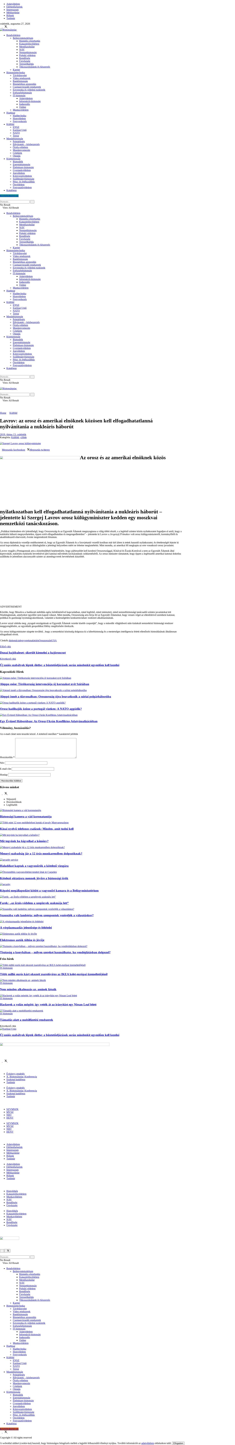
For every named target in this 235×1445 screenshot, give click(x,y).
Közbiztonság (13, 158)
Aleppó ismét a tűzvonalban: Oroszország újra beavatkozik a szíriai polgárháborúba (55, 696)
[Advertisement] (91, 583)
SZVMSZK (12, 1109)
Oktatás (16, 155)
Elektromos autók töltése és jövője (22, 940)
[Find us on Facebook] (1, 27)
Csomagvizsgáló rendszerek (27, 87)
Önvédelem (18, 184)
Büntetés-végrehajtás (29, 41)
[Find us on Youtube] (9, 27)
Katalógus (11, 190)
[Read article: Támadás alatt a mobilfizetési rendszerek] (91, 1010)
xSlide (23, 437)
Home (3, 413)
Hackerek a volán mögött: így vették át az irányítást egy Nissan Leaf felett (48, 1004)
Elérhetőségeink (14, 6)
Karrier (16, 69)
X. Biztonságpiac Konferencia (21, 1076)
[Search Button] (1, 198)
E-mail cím (5, 768)
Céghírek (17, 153)
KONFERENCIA (9, 195)
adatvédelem (147, 1443)
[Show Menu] (1, 385)
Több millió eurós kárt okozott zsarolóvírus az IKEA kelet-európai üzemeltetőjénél (53, 974)
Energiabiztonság (21, 164)
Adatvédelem (13, 4)
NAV (22, 49)
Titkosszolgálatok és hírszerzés (34, 66)
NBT (9, 1115)
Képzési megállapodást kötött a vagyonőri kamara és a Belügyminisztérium (49, 890)
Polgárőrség (19, 141)
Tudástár (10, 18)
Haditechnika (19, 115)
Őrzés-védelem (20, 147)
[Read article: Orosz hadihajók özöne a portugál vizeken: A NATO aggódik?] (91, 702)
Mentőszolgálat (27, 46)
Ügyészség (24, 61)
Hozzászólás (7, 757)
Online (22, 107)
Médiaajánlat (12, 12)
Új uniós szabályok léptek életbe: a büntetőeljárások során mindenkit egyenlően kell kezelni (59, 1035)
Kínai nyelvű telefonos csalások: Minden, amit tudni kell (37, 828)
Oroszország (45, 640)
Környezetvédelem (22, 176)
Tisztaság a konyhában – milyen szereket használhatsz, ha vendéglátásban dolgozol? (55, 952)
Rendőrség (24, 58)
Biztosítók (18, 161)
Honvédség (12, 1191)
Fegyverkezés (20, 121)
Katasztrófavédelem (29, 43)
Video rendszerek (21, 78)
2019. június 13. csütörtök (13, 434)
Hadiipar (10, 112)
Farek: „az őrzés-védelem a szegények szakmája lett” (34, 903)
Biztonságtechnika (15, 72)
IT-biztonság (19, 95)
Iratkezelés (24, 104)
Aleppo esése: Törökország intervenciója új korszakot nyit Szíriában (44, 684)
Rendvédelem (13, 35)
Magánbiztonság (14, 138)
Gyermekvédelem (22, 170)
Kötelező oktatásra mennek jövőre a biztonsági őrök (34, 878)
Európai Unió (20, 130)
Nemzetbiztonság (28, 52)
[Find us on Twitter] (5, 27)
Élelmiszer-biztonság (23, 167)
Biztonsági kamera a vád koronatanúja (26, 816)
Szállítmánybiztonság (23, 178)
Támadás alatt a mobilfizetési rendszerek (26, 1019)
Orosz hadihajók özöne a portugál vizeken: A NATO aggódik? (41, 708)
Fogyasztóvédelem (22, 187)
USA (54, 640)
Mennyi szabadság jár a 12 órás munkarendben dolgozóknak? (41, 853)
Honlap (4, 774)
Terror (16, 135)
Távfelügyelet (20, 75)
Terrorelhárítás (26, 64)
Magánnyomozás (21, 150)
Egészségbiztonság (22, 92)
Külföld (10, 124)
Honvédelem (19, 118)
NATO (16, 132)
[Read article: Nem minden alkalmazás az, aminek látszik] (91, 980)
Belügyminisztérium (23, 38)
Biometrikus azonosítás (24, 84)
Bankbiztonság (20, 81)
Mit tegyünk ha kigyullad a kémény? (24, 841)
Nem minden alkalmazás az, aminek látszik (28, 989)
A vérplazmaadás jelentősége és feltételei (26, 927)
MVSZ (10, 1112)
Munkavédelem (20, 110)
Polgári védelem (27, 55)
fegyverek (25, 640)
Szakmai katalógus (15, 1079)
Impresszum (12, 9)
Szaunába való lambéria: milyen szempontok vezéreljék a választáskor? (47, 915)
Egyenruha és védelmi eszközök (29, 89)
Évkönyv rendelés (15, 1073)
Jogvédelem (19, 173)
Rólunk (10, 15)
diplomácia (14, 640)
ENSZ (16, 127)
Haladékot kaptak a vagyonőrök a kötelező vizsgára (34, 865)
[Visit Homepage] (8, 29)
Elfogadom (178, 1443)
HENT (9, 1117)
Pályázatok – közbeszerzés (26, 144)
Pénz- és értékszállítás (24, 181)
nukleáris (34, 640)
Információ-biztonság (30, 101)
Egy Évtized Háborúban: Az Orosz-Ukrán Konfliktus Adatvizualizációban (49, 721)
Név (2, 763)
